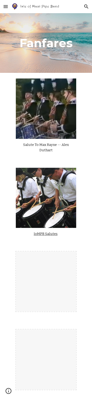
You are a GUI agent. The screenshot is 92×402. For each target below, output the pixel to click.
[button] (5, 6)
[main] (46, 43)
